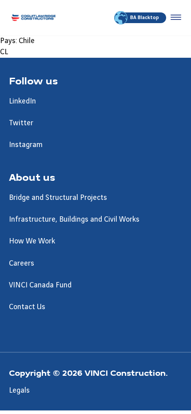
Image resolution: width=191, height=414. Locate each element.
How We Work (32, 241)
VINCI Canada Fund (40, 285)
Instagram (26, 145)
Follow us (33, 80)
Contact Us (27, 307)
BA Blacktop (144, 17)
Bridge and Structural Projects (58, 198)
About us (32, 177)
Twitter (21, 123)
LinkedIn (22, 101)
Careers (21, 263)
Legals (19, 390)
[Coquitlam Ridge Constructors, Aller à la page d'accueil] (33, 18)
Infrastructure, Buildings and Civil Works (74, 219)
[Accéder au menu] (174, 18)
